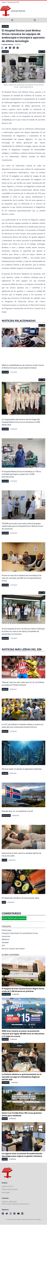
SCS (3, 945)
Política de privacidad (9, 1189)
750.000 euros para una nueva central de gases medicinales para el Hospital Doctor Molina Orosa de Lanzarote (22, 526)
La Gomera (5, 1082)
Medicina (5, 939)
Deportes (5, 689)
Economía (5, 1039)
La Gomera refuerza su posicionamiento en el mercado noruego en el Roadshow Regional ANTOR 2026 (21, 1077)
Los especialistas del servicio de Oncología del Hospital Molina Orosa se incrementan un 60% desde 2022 (21, 422)
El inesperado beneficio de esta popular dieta (20, 898)
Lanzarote (5, 26)
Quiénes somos (7, 1186)
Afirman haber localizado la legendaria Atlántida (22, 769)
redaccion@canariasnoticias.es (18, 1204)
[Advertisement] (23, 1248)
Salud (4, 902)
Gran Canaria (6, 994)
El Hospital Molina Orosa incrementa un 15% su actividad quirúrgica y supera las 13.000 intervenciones (21, 474)
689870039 (13, 1202)
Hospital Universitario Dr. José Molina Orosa (20, 933)
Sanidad (5, 942)
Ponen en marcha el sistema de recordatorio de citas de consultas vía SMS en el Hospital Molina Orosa (21, 578)
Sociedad (5, 773)
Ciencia (4, 860)
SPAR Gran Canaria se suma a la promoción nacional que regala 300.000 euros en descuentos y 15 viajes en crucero (23, 1033)
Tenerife (4, 1119)
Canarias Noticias (7, 44)
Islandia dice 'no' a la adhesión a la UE (17, 811)
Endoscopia (6, 930)
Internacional (6, 815)
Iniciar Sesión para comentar (14, 918)
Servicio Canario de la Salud (13, 948)
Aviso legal (6, 1192)
